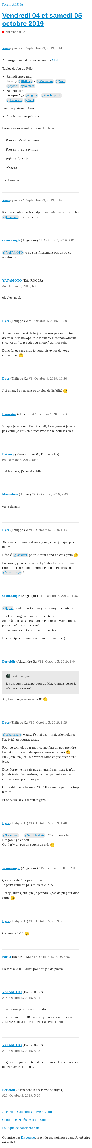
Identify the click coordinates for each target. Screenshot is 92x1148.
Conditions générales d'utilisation (25, 1119)
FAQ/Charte (44, 1111)
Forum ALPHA (12, 4)
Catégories (24, 1111)
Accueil (7, 1111)
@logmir (31, 95)
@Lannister (14, 100)
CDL (55, 60)
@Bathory (25, 81)
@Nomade (27, 86)
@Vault (60, 81)
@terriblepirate (51, 95)
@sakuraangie (12, 572)
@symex (12, 86)
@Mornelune (45, 81)
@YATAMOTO (13, 252)
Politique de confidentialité (21, 1128)
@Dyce (8, 608)
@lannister (20, 555)
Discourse (28, 1137)
